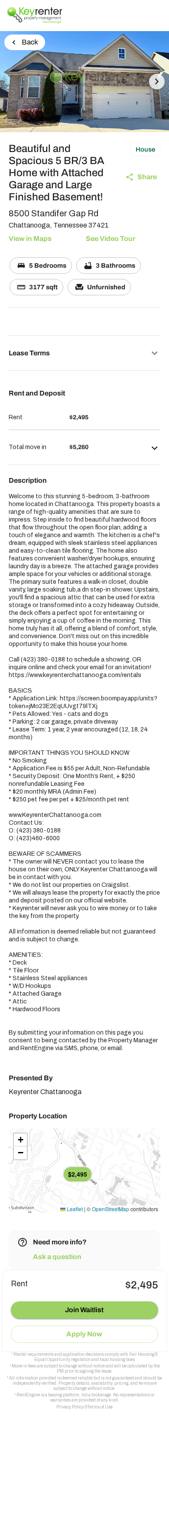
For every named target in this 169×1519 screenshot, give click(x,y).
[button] (84, 353)
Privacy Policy (70, 1407)
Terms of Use (100, 1407)
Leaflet (74, 1208)
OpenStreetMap (110, 1208)
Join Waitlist (84, 1309)
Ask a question (57, 1256)
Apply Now (84, 1334)
